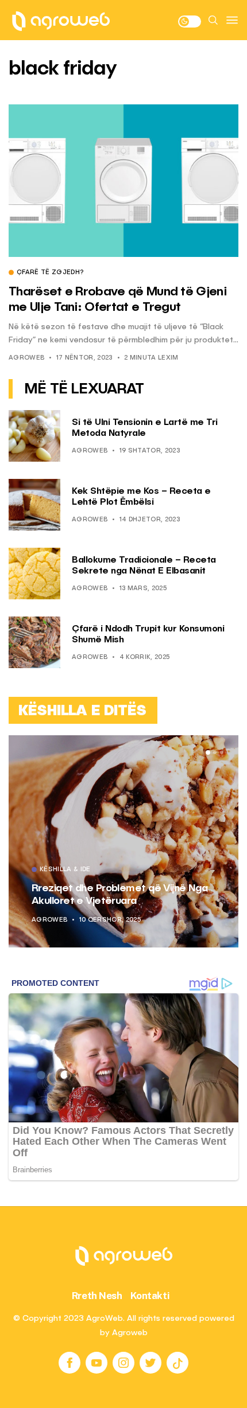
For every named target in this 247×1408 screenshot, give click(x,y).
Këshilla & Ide (65, 870)
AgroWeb (26, 358)
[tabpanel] (123, 841)
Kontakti (150, 1295)
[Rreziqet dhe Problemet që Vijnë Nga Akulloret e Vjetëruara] (123, 841)
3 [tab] (221, 752)
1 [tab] (208, 752)
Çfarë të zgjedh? (50, 273)
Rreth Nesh (97, 1295)
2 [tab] (215, 752)
